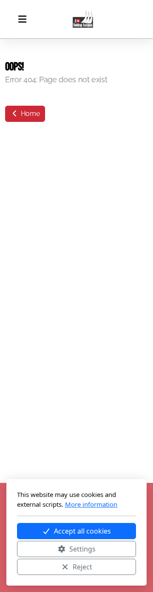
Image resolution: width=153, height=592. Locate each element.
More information (91, 504)
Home (29, 114)
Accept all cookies (82, 531)
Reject (82, 567)
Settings (82, 549)
